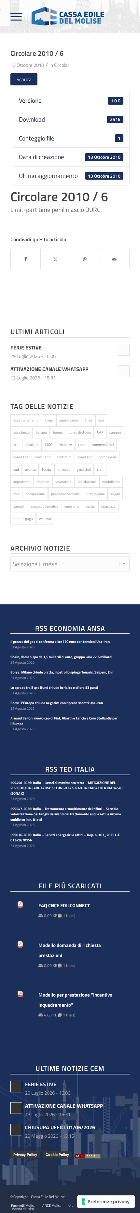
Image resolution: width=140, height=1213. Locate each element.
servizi (90, 506)
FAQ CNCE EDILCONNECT (64, 905)
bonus (58, 432)
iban (100, 469)
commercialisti (102, 444)
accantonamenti (25, 420)
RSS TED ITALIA (70, 769)
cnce (81, 444)
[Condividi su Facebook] (25, 259)
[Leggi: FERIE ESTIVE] (124, 350)
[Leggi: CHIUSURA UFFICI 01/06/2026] (16, 1129)
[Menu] (16, 16)
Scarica (24, 79)
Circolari (62, 65)
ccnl (16, 444)
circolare (65, 444)
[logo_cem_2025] (57, 16)
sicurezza (108, 506)
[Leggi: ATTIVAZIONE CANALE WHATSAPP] (124, 371)
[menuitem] (16, 16)
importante (22, 481)
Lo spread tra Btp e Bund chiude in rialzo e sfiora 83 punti (54, 687)
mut (16, 493)
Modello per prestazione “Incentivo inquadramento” (75, 1000)
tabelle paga (23, 518)
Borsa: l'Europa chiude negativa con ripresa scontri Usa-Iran (56, 702)
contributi (64, 457)
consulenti (42, 457)
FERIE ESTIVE (26, 347)
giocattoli (84, 469)
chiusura (32, 444)
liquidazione (87, 481)
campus (115, 432)
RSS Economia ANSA (70, 628)
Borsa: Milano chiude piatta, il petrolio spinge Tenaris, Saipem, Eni (61, 672)
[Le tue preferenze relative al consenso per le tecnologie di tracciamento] (106, 1201)
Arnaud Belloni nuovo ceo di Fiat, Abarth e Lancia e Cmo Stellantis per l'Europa (64, 721)
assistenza (21, 432)
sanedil (18, 506)
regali (115, 493)
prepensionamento (65, 493)
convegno (84, 457)
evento (30, 469)
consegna (20, 457)
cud (16, 469)
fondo (46, 469)
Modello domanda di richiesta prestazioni (69, 950)
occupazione (35, 493)
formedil (63, 469)
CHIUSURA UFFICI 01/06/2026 (60, 1127)
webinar (45, 518)
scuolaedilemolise (44, 506)
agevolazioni (68, 420)
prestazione (96, 493)
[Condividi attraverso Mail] (114, 259)
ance (88, 420)
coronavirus (108, 457)
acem (49, 420)
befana (41, 432)
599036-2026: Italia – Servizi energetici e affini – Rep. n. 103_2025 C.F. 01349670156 (65, 837)
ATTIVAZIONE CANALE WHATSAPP (49, 369)
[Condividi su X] (55, 259)
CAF (100, 432)
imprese (43, 481)
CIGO (48, 444)
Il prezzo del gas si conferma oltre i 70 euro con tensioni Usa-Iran (60, 641)
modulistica (111, 481)
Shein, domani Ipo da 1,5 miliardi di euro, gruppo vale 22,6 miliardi (61, 656)
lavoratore (63, 481)
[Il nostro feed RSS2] (88, 1156)
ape (101, 420)
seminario (71, 506)
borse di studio (80, 432)
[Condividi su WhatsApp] (85, 259)
